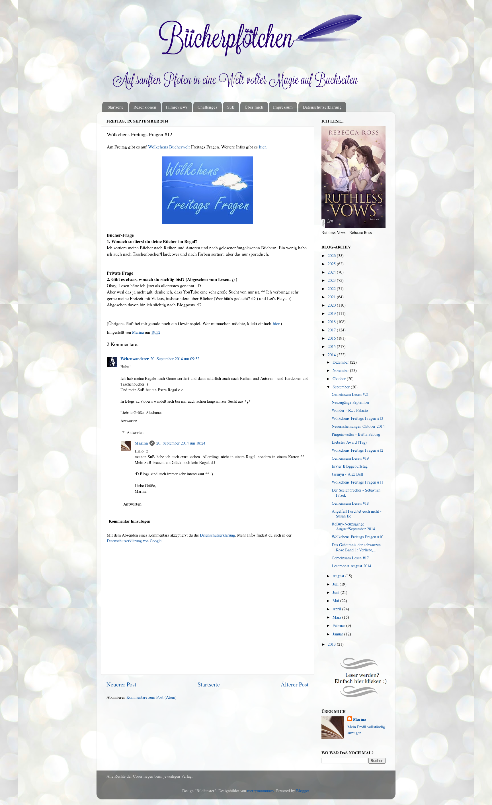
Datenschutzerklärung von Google (134, 540)
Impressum (283, 107)
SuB (231, 107)
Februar (339, 625)
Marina (141, 443)
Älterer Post (295, 684)
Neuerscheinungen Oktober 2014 (358, 426)
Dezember (341, 362)
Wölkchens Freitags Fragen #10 (357, 536)
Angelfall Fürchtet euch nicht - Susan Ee (357, 513)
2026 (332, 255)
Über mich (254, 107)
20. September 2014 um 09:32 (174, 358)
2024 (332, 272)
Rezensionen (145, 107)
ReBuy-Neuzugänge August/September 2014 (353, 526)
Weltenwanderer (134, 359)
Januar (338, 634)
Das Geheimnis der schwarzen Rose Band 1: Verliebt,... (356, 547)
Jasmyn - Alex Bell (347, 474)
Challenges (207, 107)
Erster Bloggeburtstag (350, 466)
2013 (332, 644)
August (339, 575)
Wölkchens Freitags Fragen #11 (357, 482)
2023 (332, 280)
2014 (332, 354)
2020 (332, 305)
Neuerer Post (121, 684)
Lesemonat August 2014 (351, 565)
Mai (336, 600)
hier (276, 323)
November (341, 370)
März (337, 617)
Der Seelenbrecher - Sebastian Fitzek (356, 492)
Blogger (302, 790)
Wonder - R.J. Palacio (350, 410)
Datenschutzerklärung (322, 107)
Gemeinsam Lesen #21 (350, 394)
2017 (332, 330)
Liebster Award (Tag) (349, 442)
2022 (332, 288)
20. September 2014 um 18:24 (180, 443)
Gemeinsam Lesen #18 (350, 503)
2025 (332, 263)
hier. (263, 147)
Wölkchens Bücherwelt (169, 147)
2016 (332, 338)
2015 (332, 346)
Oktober (340, 378)
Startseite (116, 107)
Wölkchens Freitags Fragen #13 (357, 418)
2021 (332, 296)
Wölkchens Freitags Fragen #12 (357, 450)
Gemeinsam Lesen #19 (350, 458)
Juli (336, 584)
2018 (332, 321)
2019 (332, 313)
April (337, 609)
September (342, 387)
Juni (337, 592)
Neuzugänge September (351, 402)
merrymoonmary (260, 790)
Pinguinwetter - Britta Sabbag (356, 434)
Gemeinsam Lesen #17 (350, 558)
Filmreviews (177, 107)
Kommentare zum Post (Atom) (151, 697)
